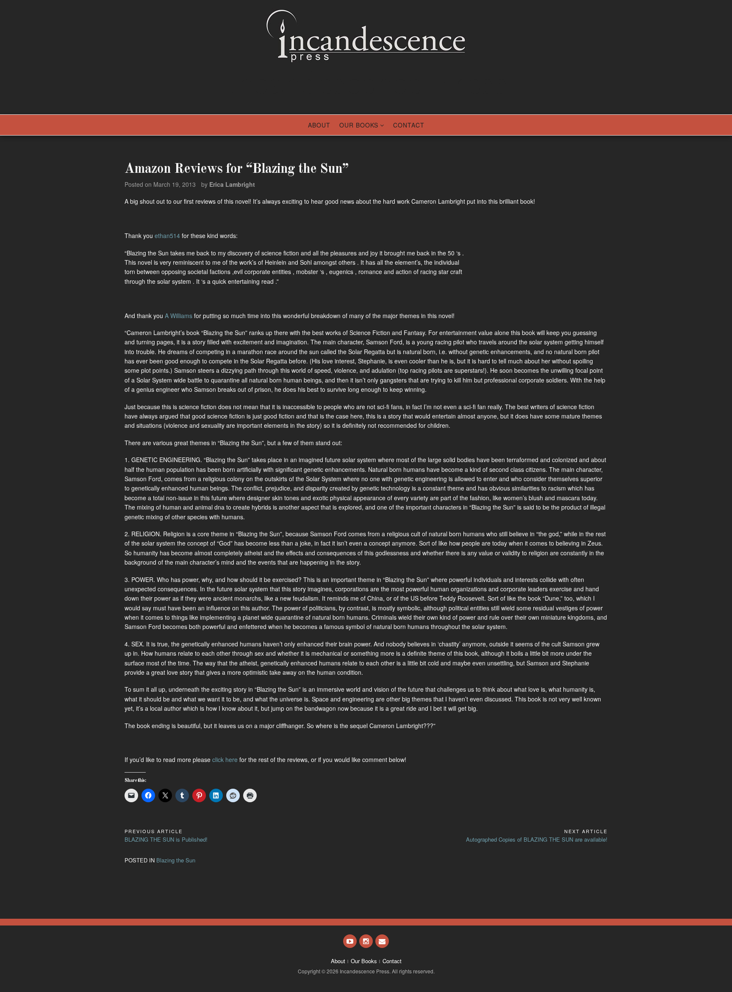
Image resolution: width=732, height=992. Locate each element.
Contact (408, 125)
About (319, 125)
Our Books (358, 125)
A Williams (178, 315)
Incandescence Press (366, 85)
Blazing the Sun (175, 860)
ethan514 (167, 235)
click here (224, 759)
